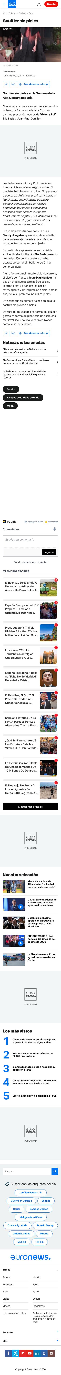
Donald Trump (45, 1225)
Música (21, 1241)
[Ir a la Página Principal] (12, 4)
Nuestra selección (20, 874)
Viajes (6, 1298)
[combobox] (30, 1171)
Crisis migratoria (17, 1225)
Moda (10, 405)
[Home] (4, 13)
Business (7, 1284)
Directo (51, 4)
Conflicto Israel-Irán (30, 1192)
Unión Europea (21, 1233)
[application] (30, 44)
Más (5, 1341)
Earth (35, 1284)
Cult (31, 13)
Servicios (8, 1332)
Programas (39, 1305)
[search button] (55, 1171)
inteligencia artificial (30, 1217)
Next (5, 1291)
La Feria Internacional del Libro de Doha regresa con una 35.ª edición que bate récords (24, 374)
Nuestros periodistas (14, 1313)
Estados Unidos (39, 1209)
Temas (6, 1269)
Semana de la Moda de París (23, 397)
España (46, 1200)
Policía (40, 1241)
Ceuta (16, 1209)
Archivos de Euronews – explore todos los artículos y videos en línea (45, 1317)
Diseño (11, 389)
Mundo (36, 1277)
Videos (6, 1305)
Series (22, 13)
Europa (7, 1277)
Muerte (44, 1233)
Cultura (11, 13)
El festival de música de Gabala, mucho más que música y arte (24, 351)
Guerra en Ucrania (21, 1200)
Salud (36, 1291)
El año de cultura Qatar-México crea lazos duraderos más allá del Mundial (26, 362)
